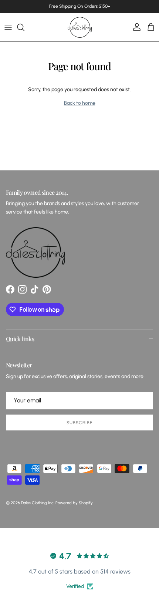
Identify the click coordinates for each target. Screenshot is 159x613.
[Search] (24, 27)
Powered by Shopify (74, 503)
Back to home (79, 103)
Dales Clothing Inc (37, 503)
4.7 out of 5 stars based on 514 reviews (80, 571)
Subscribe (79, 422)
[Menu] (8, 27)
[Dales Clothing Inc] (80, 27)
